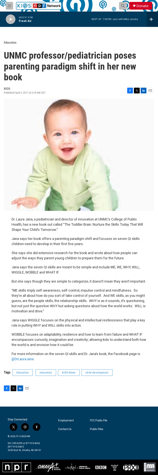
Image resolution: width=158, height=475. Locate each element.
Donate (142, 6)
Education (10, 42)
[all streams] (152, 19)
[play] (11, 19)
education (46, 372)
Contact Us (64, 429)
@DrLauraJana (23, 359)
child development (97, 372)
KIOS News (69, 372)
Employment (66, 420)
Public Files (96, 429)
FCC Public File (98, 420)
